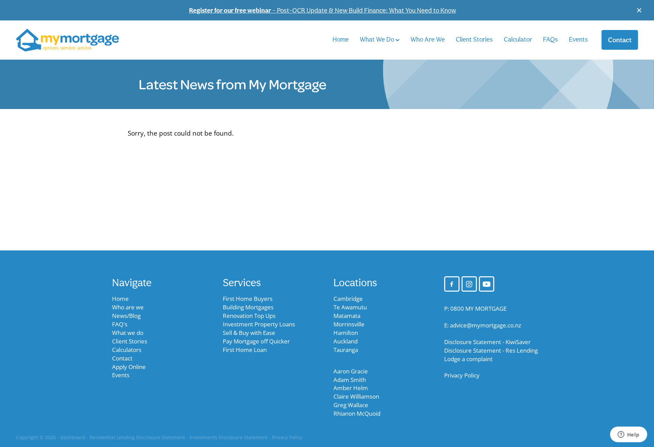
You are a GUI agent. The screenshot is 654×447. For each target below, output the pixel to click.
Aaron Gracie (350, 371)
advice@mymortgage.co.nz (485, 325)
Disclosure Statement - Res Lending (491, 350)
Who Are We (427, 39)
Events (578, 39)
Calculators (126, 350)
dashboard (72, 437)
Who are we (128, 307)
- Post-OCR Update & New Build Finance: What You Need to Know (322, 10)
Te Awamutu (350, 307)
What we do (127, 333)
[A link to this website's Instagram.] (469, 284)
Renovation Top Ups (249, 316)
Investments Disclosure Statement (228, 437)
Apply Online (129, 367)
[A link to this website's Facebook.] (452, 284)
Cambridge (348, 299)
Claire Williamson (356, 396)
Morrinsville (348, 324)
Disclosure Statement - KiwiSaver (487, 342)
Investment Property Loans (259, 324)
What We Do (377, 39)
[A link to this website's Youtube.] (486, 284)
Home (340, 39)
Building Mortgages (248, 307)
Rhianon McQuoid (356, 413)
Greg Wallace (350, 405)
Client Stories (474, 39)
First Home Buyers (247, 299)
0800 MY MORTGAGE (478, 308)
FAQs (550, 39)
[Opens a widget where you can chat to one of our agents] (628, 435)
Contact (620, 40)
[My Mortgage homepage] (78, 40)
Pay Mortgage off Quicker (256, 341)
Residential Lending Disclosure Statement (137, 437)
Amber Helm (350, 388)
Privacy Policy (462, 375)
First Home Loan (245, 350)
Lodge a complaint (468, 359)
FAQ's (119, 324)
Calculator (518, 39)
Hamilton (345, 333)
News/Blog (126, 316)
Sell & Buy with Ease (249, 333)
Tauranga (345, 350)
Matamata (346, 316)
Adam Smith (349, 380)
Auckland (345, 341)
